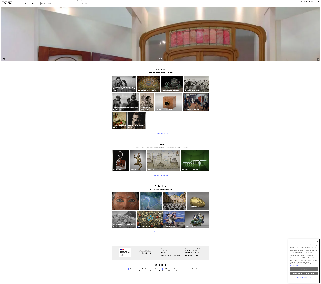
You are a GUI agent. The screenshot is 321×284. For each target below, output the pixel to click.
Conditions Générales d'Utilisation (151, 269)
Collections (27, 4)
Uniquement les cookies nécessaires (304, 273)
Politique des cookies (191, 250)
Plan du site (162, 271)
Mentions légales (134, 269)
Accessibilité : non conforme (192, 252)
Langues (318, 1)
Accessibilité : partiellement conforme (145, 271)
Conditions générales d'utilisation (194, 248)
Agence (20, 4)
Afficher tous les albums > (160, 175)
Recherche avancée (82, 0)
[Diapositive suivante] (317, 34)
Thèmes (34, 4)
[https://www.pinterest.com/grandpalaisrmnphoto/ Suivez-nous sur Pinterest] (156, 265)
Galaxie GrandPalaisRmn (192, 255)
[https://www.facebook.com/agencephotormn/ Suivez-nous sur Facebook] (165, 265)
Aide (312, 1)
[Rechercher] (85, 3)
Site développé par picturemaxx (177, 271)
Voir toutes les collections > (160, 232)
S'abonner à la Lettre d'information (170, 255)
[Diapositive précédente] (4, 34)
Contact (124, 269)
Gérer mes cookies (160, 276)
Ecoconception (189, 253)
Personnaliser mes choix (304, 277)
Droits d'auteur (165, 253)
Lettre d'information (305, 1)
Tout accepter (304, 269)
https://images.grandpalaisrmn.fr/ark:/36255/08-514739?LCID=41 (3, 59)
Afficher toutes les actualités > (160, 133)
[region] (304, 261)
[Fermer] (317, 241)
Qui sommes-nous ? (166, 248)
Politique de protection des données (174, 269)
